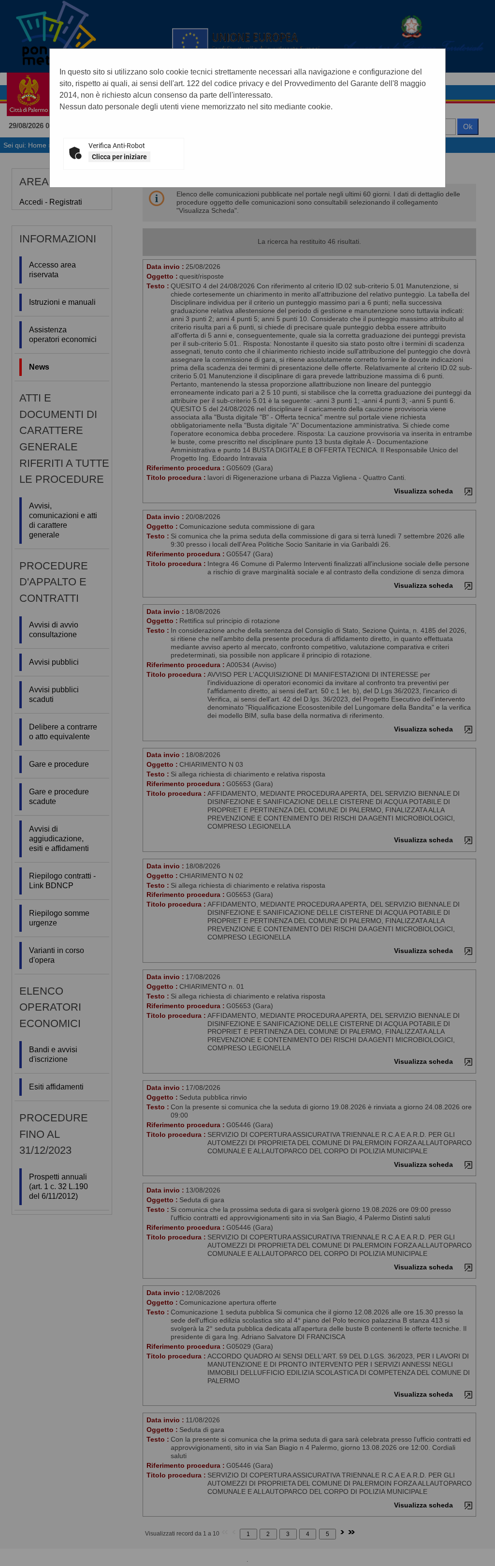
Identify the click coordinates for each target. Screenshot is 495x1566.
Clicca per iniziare (119, 157)
